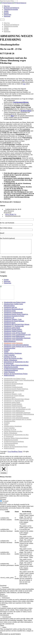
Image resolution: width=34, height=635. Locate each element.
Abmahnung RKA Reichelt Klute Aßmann (16, 324)
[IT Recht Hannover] (6, 3)
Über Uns (7, 6)
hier (23, 80)
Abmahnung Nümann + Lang (13, 319)
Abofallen (7, 350)
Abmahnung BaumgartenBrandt (13, 309)
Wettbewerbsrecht (9, 375)
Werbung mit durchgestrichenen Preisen (15, 373)
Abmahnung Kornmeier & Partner (14, 316)
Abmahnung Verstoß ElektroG (13, 329)
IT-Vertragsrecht (8, 363)
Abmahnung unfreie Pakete (12, 328)
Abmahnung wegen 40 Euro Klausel (15, 333)
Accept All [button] (13, 465)
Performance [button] (4, 596)
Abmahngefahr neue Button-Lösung (14, 302)
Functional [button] (3, 585)
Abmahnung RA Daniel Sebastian (14, 321)
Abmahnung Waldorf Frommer (13, 331)
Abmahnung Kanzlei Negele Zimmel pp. (16, 314)
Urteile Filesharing (9, 372)
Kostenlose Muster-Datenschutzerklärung (16, 365)
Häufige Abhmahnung (10, 360)
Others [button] (2, 625)
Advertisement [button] (4, 615)
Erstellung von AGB (10, 356)
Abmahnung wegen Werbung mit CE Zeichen (17, 346)
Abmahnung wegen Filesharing (13, 343)
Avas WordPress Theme (15, 451)
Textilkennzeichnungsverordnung (14, 368)
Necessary (5, 501)
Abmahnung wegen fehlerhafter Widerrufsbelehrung (13, 340)
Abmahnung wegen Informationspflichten (16, 345)
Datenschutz (7, 14)
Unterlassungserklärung (11, 370)
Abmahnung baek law (10, 307)
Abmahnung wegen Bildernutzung (14, 336)
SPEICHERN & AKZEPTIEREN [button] (10, 634)
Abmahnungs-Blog (9, 348)
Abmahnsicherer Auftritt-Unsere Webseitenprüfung (13, 304)
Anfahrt (6, 11)
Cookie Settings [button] (4, 465)
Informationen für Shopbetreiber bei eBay (16, 362)
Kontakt (6, 13)
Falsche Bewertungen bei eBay (13, 358)
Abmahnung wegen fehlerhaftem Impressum (17, 338)
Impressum (7, 16)
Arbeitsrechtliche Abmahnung (13, 353)
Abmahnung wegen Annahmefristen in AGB (17, 334)
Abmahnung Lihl (9, 317)
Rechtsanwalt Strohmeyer (11, 8)
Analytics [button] (3, 604)
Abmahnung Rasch (9, 322)
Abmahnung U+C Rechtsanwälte (14, 326)
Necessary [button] (3, 499)
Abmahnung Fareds (10, 311)
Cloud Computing (9, 355)
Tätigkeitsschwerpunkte (11, 9)
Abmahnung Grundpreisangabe (13, 312)
